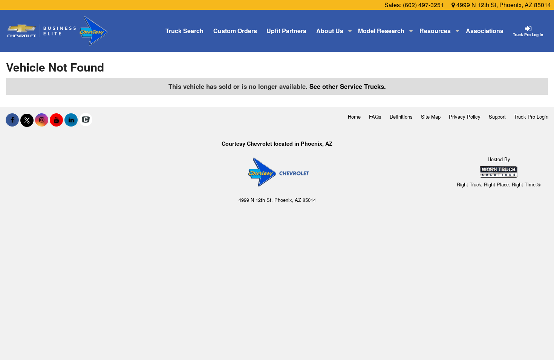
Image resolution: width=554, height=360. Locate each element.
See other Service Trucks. (347, 86)
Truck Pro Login (531, 116)
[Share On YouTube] (56, 120)
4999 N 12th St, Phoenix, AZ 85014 (503, 4)
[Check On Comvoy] (85, 120)
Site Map (431, 116)
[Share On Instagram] (41, 120)
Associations (484, 30)
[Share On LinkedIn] (71, 120)
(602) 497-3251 (423, 4)
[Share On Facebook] (12, 120)
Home (354, 116)
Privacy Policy (465, 116)
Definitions (401, 116)
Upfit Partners (286, 30)
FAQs (375, 116)
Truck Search (184, 30)
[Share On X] (27, 120)
